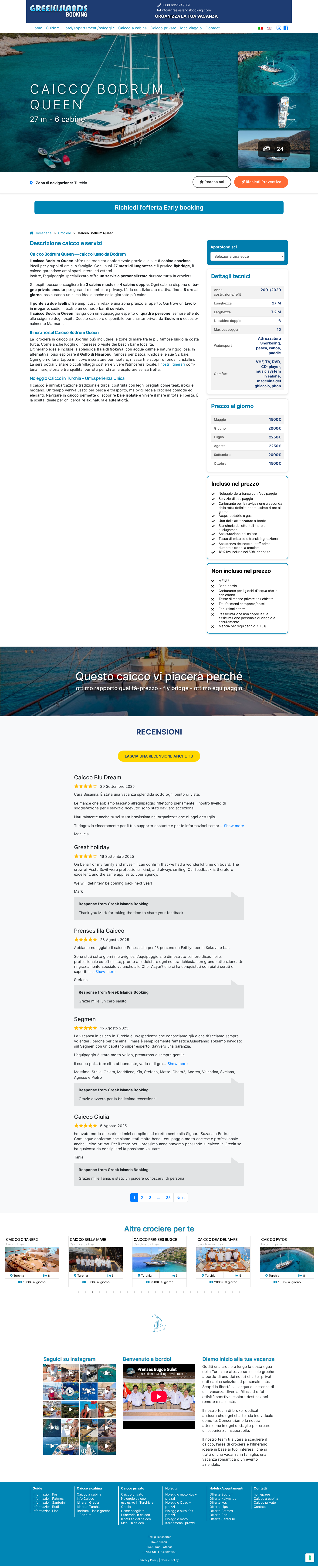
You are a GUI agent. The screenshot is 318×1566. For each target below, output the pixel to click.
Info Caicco (85, 1498)
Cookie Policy (170, 1560)
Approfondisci (223, 247)
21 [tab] (218, 1292)
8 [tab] (127, 1292)
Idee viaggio (191, 28)
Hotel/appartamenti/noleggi (87, 28)
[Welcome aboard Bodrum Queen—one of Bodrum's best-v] (107, 1409)
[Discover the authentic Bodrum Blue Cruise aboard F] (89, 1409)
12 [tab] (155, 1292)
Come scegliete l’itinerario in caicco (135, 1513)
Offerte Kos (218, 1502)
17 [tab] (190, 1292)
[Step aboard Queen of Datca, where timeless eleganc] (52, 1391)
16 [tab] (183, 1292)
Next (180, 1197)
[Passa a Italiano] (260, 28)
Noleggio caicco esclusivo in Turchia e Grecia (137, 1502)
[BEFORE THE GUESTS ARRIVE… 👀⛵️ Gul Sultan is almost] (89, 1373)
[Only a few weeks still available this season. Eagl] (107, 1391)
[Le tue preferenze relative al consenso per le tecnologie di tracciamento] (309, 1557)
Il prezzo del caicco (136, 1519)
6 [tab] (113, 1292)
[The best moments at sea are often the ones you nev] (89, 1391)
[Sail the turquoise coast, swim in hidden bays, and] (52, 1446)
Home (37, 28)
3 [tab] (92, 1292)
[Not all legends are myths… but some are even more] (70, 1409)
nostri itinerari (172, 364)
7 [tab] (120, 1292)
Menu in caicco (132, 1523)
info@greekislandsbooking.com (186, 10)
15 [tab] (176, 1292)
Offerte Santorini (222, 1519)
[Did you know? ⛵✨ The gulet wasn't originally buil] (107, 1427)
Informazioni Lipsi (46, 1511)
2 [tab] (85, 1292)
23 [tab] (232, 1292)
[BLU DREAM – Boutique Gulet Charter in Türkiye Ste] (89, 1427)
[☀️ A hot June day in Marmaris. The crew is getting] (70, 1427)
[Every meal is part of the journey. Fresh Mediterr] (52, 1409)
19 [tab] (204, 1292)
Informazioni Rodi (46, 1507)
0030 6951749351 (176, 5)
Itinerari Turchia (88, 1507)
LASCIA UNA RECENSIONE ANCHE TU (159, 756)
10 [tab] (141, 1292)
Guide (51, 28)
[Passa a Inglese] (269, 28)
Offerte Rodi (219, 1515)
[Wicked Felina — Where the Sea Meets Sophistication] (52, 1373)
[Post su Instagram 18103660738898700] (89, 1446)
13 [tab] (162, 1292)
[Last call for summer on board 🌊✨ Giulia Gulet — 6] (70, 1446)
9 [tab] (134, 1292)
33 (170, 1197)
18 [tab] (197, 1292)
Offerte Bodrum (221, 1494)
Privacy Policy (148, 1560)
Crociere (64, 233)
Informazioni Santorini (49, 1502)
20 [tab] (211, 1292)
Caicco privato (163, 28)
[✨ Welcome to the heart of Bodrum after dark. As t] (70, 1391)
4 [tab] (99, 1292)
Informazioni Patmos (48, 1498)
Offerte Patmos (221, 1511)
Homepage (43, 233)
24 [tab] (239, 1292)
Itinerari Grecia (88, 1502)
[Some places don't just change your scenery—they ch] (52, 1427)
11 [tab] (148, 1292)
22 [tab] (225, 1292)
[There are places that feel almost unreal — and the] (107, 1446)
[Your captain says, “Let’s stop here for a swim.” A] (107, 1373)
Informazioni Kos (45, 1494)
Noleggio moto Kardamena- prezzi (180, 1521)
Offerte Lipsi (219, 1507)
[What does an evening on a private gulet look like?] (70, 1373)
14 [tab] (169, 1292)
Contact (213, 28)
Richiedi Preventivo (263, 182)
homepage (262, 1494)
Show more (234, 825)
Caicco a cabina (132, 28)
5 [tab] (106, 1292)
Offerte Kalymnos (223, 1498)
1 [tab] (78, 1292)
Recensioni (214, 182)
